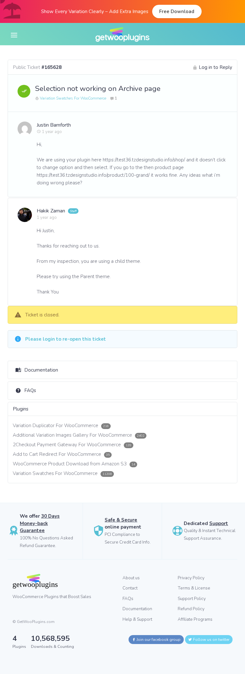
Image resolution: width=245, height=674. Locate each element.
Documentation (41, 370)
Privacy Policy (191, 578)
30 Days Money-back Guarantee (40, 523)
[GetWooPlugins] (62, 581)
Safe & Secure (121, 520)
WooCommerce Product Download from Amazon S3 (74, 464)
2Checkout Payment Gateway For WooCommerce (72, 444)
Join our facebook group (158, 639)
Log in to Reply (215, 67)
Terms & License (194, 588)
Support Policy (192, 599)
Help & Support (137, 619)
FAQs (30, 390)
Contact (129, 588)
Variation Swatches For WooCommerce (73, 98)
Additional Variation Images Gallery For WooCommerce (79, 435)
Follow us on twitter (210, 639)
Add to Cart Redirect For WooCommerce (61, 454)
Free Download (176, 11)
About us (131, 578)
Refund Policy (191, 609)
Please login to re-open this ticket (65, 339)
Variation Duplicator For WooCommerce (61, 425)
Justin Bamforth (54, 125)
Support (218, 523)
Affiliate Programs (195, 619)
